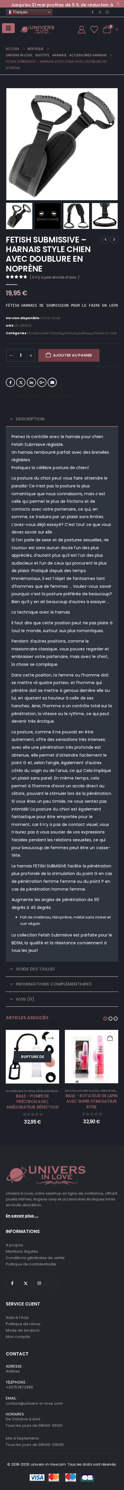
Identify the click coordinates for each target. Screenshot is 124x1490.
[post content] (32, 1057)
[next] (114, 240)
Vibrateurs (108, 1091)
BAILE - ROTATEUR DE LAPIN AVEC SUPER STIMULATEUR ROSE (91, 1101)
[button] (13, 144)
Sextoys (85, 333)
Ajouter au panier (72, 355)
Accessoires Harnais (46, 333)
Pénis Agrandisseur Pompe (55, 1091)
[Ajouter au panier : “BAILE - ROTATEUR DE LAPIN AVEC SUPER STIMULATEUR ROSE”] (110, 1038)
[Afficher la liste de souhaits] (94, 29)
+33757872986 (19, 1387)
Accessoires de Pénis (20, 1091)
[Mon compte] (81, 29)
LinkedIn (31, 382)
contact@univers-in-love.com (34, 1403)
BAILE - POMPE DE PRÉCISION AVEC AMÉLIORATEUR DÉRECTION (32, 1101)
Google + (41, 382)
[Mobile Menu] (8, 28)
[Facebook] (92, 12)
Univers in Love (105, 333)
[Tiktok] (114, 12)
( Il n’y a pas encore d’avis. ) (54, 277)
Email (52, 382)
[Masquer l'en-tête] (37, 29)
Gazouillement (20, 382)
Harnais (70, 333)
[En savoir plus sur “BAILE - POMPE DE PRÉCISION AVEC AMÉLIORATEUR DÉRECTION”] (51, 1038)
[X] (100, 12)
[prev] (106, 240)
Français (20, 12)
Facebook (10, 382)
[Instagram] (107, 12)
